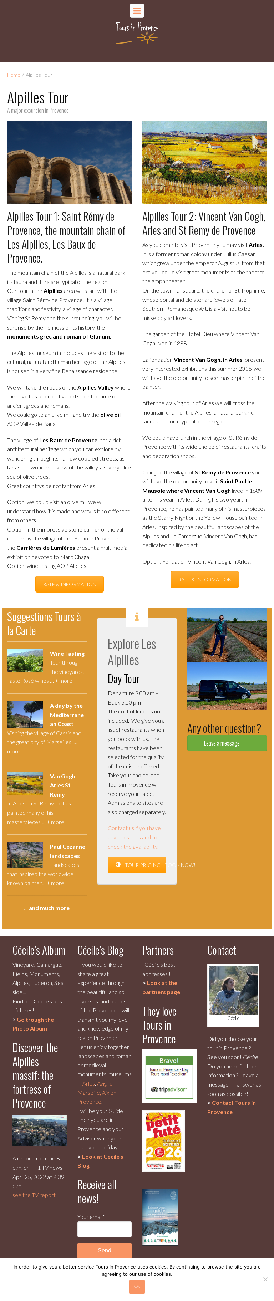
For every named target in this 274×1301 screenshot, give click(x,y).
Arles (88, 1083)
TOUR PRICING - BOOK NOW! (145, 865)
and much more (49, 907)
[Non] (265, 1279)
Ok (137, 1286)
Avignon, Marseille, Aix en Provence (97, 1092)
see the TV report (34, 1194)
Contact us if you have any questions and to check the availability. (134, 836)
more (65, 680)
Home (13, 75)
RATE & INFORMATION (69, 584)
